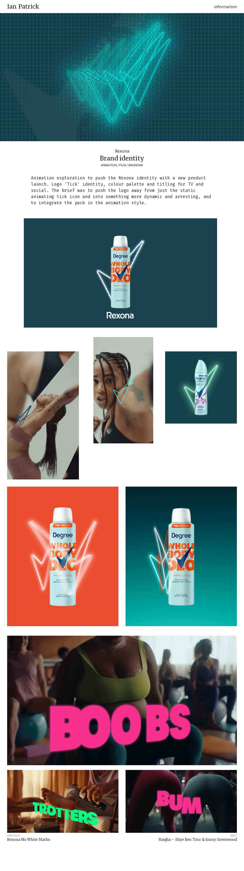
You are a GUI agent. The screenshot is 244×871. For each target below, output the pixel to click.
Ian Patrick (23, 7)
